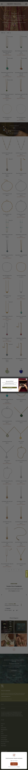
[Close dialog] (26, 379)
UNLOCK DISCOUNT (10, 387)
